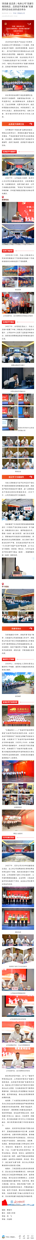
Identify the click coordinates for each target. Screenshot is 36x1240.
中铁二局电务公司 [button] (19, 13)
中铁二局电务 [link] (11, 1237)
